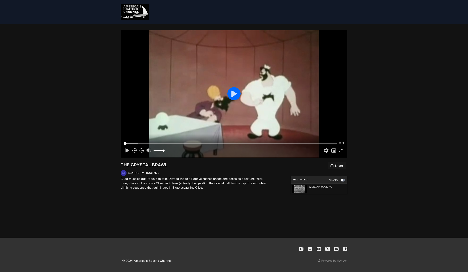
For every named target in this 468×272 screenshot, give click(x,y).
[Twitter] (327, 249)
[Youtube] (319, 249)
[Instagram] (301, 249)
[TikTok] (345, 249)
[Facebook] (310, 249)
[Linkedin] (336, 249)
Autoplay (333, 180)
